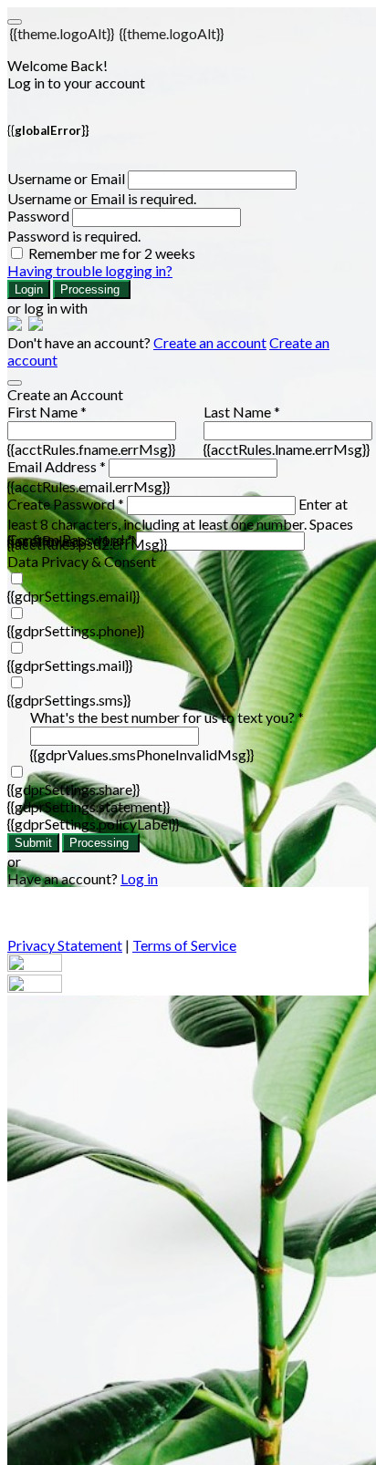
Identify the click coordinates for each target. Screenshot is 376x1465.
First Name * (47, 411)
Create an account (209, 342)
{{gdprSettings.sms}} (69, 699)
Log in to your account (76, 82)
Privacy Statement (64, 945)
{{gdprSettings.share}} (73, 789)
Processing (91, 289)
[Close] (14, 383)
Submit (33, 843)
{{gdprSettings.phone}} (75, 630)
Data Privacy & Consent (81, 561)
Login (29, 289)
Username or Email (66, 178)
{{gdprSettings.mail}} (69, 665)
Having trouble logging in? (89, 270)
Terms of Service (184, 945)
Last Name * (242, 411)
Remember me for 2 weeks (111, 253)
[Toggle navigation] (14, 22)
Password (38, 215)
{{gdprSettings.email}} (73, 595)
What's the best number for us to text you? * (167, 717)
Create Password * (65, 503)
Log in (139, 878)
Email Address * (56, 466)
